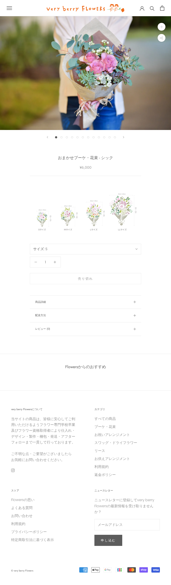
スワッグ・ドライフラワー (115, 442)
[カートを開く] (162, 8)
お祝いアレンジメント (112, 434)
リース (99, 450)
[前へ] (47, 137)
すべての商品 (105, 418)
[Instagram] (13, 470)
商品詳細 (40, 302)
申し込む (108, 540)
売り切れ (85, 278)
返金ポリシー (105, 474)
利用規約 (101, 466)
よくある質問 (22, 507)
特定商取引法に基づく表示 (32, 539)
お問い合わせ (22, 515)
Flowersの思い (23, 499)
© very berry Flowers (22, 570)
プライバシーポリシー (29, 531)
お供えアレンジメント (112, 458)
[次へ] (123, 137)
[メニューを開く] (9, 8)
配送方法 (40, 315)
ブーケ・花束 (105, 426)
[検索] (152, 8)
